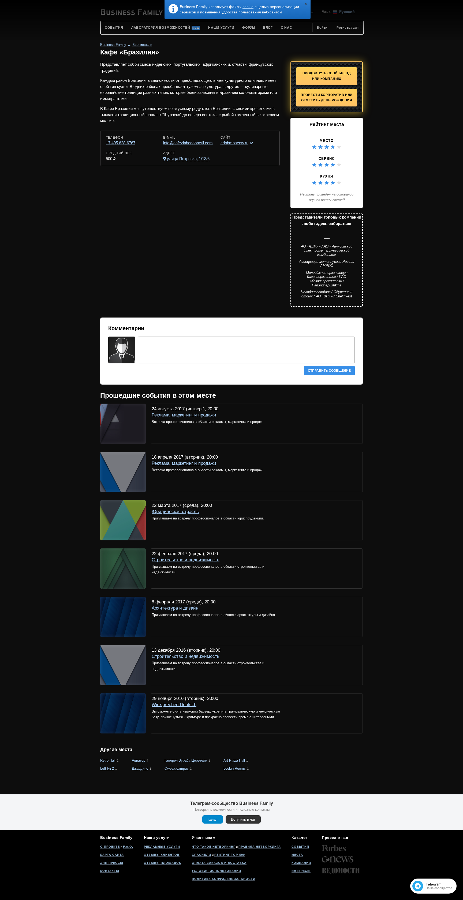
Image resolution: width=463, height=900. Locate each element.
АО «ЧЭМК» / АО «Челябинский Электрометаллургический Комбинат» (326, 250)
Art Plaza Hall (234, 760)
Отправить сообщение (329, 370)
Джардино (140, 768)
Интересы (301, 870)
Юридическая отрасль (175, 511)
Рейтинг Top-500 (229, 854)
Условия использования (216, 870)
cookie (247, 7)
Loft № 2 (107, 768)
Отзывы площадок (162, 862)
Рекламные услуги (162, 846)
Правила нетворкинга (259, 846)
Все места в (142, 45)
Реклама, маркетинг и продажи (184, 415)
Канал (213, 819)
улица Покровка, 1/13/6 (188, 158)
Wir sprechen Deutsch (174, 704)
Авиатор (138, 760)
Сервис (327, 159)
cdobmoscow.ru (234, 143)
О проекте (110, 846)
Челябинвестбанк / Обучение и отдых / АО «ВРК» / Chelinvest (326, 294)
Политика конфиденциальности (223, 878)
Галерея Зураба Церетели (186, 760)
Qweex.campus (177, 768)
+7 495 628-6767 (120, 143)
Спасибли (201, 854)
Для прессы (111, 862)
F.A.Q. (128, 846)
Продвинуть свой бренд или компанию (327, 76)
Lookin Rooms (234, 768)
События (300, 846)
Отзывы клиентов (162, 854)
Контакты (109, 870)
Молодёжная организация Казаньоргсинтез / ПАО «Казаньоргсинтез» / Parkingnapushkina (327, 279)
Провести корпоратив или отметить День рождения (327, 97)
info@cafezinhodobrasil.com (188, 143)
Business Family (113, 45)
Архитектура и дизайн (175, 608)
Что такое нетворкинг (213, 846)
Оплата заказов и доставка (219, 862)
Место (327, 141)
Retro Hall (107, 760)
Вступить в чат (243, 819)
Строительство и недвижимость (185, 559)
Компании (301, 862)
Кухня (326, 176)
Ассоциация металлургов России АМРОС (326, 264)
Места (297, 854)
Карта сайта (112, 854)
